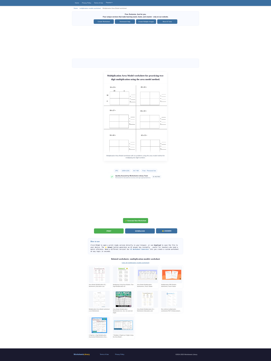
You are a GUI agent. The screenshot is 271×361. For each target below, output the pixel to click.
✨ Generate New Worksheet (135, 221)
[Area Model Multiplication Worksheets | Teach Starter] (147, 274)
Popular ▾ (109, 2)
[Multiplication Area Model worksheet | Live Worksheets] (99, 299)
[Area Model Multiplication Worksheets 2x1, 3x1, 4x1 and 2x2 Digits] (123, 299)
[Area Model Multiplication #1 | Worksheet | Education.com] (147, 299)
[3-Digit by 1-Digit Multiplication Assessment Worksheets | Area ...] (99, 325)
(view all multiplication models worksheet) (135, 263)
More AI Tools (167, 21)
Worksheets (82, 354)
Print (108, 231)
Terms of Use (98, 3)
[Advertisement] (135, 42)
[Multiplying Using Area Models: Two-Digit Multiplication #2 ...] (123, 274)
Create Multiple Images (146, 21)
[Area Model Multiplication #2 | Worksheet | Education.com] (99, 274)
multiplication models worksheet (90, 8)
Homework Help (125, 21)
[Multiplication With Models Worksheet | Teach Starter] (171, 274)
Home (77, 3)
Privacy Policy (86, 3)
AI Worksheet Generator (139, 249)
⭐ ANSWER (166, 231)
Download (140, 231)
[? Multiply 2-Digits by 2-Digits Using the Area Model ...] (123, 325)
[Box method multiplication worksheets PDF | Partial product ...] (171, 299)
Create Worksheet (104, 21)
